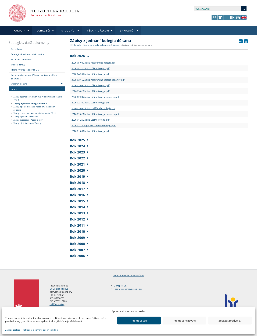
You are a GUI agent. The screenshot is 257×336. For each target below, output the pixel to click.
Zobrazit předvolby (230, 320)
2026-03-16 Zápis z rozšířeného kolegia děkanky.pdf (98, 79)
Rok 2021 (77, 164)
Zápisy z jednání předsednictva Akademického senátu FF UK (37, 98)
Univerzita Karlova (58, 288)
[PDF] (241, 40)
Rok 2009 (77, 237)
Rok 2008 (77, 243)
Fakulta (77, 45)
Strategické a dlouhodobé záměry (27, 54)
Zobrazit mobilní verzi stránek (128, 275)
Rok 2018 (77, 182)
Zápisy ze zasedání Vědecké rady (28, 120)
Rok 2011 (77, 225)
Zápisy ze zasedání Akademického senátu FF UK (34, 113)
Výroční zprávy (18, 64)
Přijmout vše (139, 320)
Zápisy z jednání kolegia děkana (30, 103)
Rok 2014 (77, 207)
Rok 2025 (77, 140)
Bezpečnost (16, 49)
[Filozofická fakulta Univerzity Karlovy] (44, 13)
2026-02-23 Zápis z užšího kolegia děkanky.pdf (95, 97)
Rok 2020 (77, 170)
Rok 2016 (77, 194)
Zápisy (14, 89)
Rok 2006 (77, 255)
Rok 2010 (77, 231)
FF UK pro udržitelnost (21, 59)
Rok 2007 (77, 249)
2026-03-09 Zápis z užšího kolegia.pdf (90, 85)
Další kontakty (56, 304)
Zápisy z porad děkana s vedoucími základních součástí (34, 108)
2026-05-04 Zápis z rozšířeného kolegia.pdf (93, 62)
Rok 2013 (77, 213)
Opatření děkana (19, 83)
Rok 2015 (77, 201)
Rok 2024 (77, 146)
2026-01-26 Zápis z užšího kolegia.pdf (90, 119)
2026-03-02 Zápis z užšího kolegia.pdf (90, 91)
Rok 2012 (77, 219)
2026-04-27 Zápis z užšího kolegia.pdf (90, 68)
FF (71, 45)
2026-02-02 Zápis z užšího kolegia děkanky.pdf (95, 114)
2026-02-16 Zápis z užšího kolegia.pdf (90, 102)
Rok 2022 (77, 158)
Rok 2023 (77, 152)
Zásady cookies (12, 329)
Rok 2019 (77, 176)
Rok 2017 (77, 188)
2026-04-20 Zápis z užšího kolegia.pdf (90, 74)
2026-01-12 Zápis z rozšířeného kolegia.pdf (94, 125)
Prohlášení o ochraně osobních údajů (40, 329)
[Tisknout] (246, 40)
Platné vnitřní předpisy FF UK (25, 69)
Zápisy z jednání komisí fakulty (27, 123)
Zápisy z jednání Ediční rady (25, 116)
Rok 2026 (77, 55)
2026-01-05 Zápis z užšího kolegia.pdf (90, 131)
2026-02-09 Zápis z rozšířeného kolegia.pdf (93, 108)
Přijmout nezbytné (184, 320)
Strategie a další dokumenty (29, 42)
